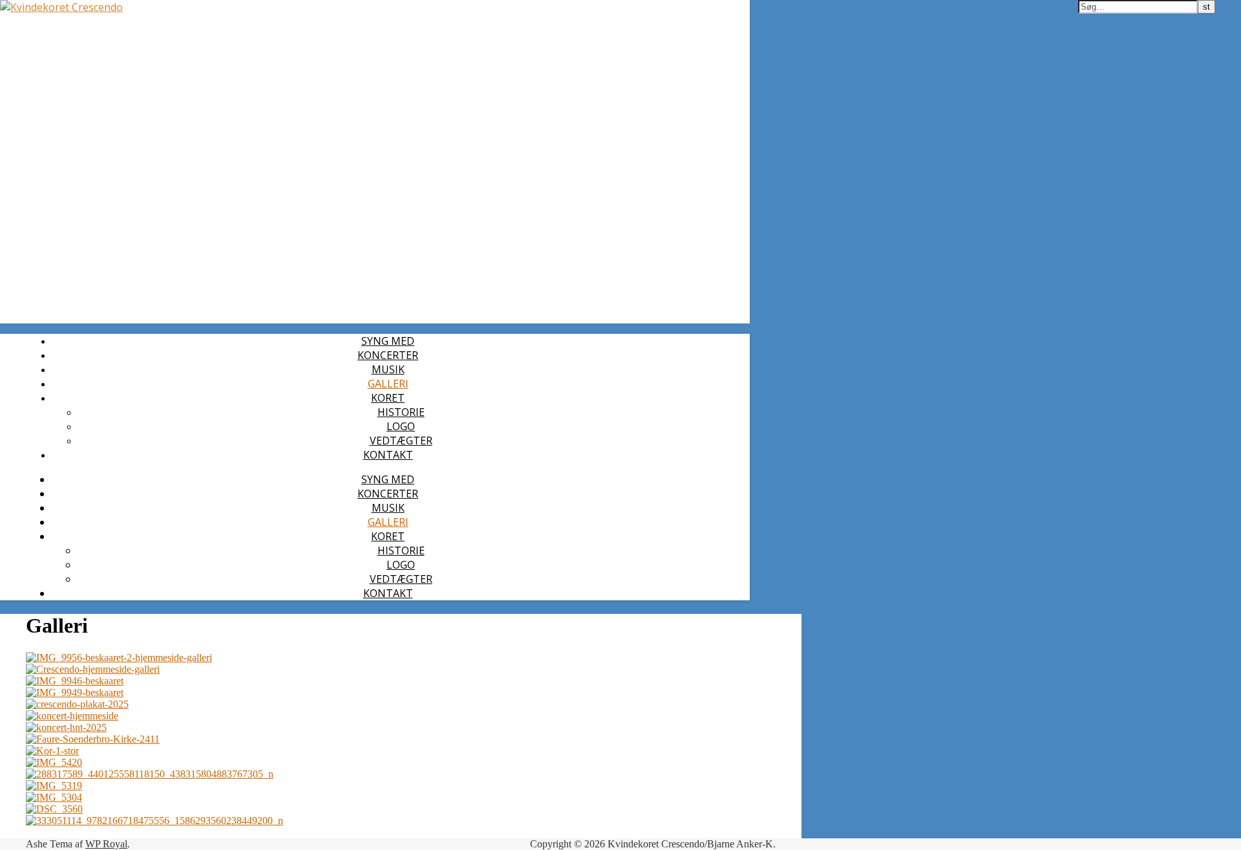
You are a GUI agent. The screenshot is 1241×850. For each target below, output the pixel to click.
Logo (401, 426)
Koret (388, 398)
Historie (401, 412)
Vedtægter (401, 440)
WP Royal (106, 843)
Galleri (388, 383)
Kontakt (388, 455)
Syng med (387, 341)
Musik (388, 369)
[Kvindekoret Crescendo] (61, 7)
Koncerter (387, 355)
